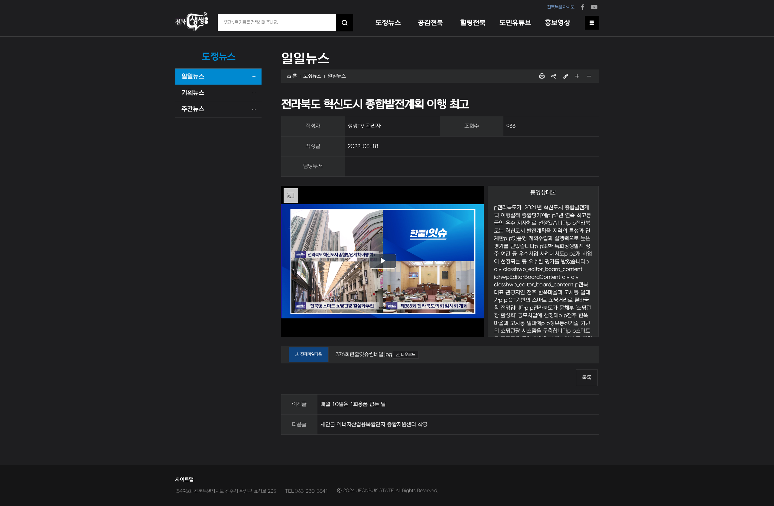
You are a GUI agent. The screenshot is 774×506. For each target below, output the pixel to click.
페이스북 (582, 6)
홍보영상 (557, 23)
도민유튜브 (515, 23)
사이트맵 (592, 23)
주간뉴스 (192, 109)
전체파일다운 (311, 354)
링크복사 (565, 76)
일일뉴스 (192, 76)
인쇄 (541, 76)
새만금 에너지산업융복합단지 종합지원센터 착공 (374, 424)
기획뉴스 (192, 92)
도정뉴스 (388, 23)
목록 (587, 378)
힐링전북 (473, 23)
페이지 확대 (577, 76)
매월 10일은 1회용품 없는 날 (353, 404)
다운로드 (408, 354)
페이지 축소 (589, 76)
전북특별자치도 (560, 7)
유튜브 (594, 6)
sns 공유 (553, 76)
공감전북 (430, 23)
